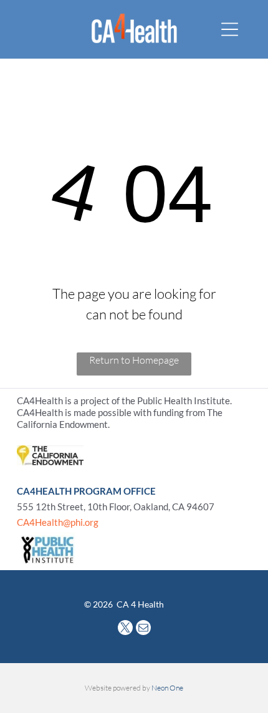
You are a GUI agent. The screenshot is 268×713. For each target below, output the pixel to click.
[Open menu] (229, 29)
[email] (143, 629)
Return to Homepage (134, 360)
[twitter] (125, 629)
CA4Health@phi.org (57, 522)
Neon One (167, 687)
